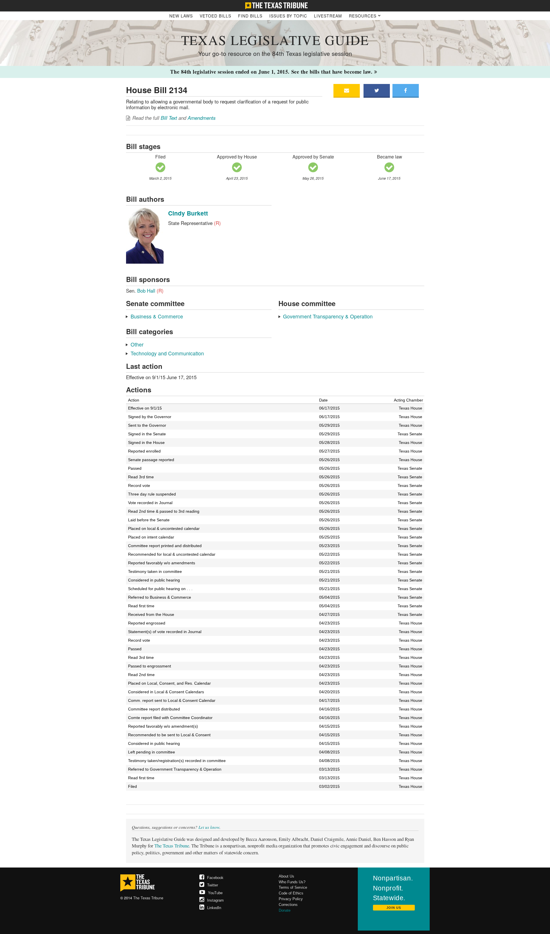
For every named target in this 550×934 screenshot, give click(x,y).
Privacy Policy (291, 899)
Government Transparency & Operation (328, 316)
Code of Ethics (291, 893)
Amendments (201, 117)
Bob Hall (150, 290)
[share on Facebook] (405, 90)
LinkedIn (214, 908)
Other (137, 344)
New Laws (181, 16)
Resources (363, 16)
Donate (284, 910)
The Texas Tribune (171, 845)
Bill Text (169, 117)
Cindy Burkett (188, 213)
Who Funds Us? (292, 882)
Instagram (215, 900)
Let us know (209, 827)
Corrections (288, 904)
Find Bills (250, 16)
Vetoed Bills (215, 16)
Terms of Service (293, 887)
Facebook (215, 878)
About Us (286, 876)
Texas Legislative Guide (275, 40)
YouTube (215, 893)
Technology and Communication (167, 353)
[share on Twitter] (376, 90)
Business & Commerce (157, 316)
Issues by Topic (288, 16)
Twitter (212, 885)
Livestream (328, 16)
